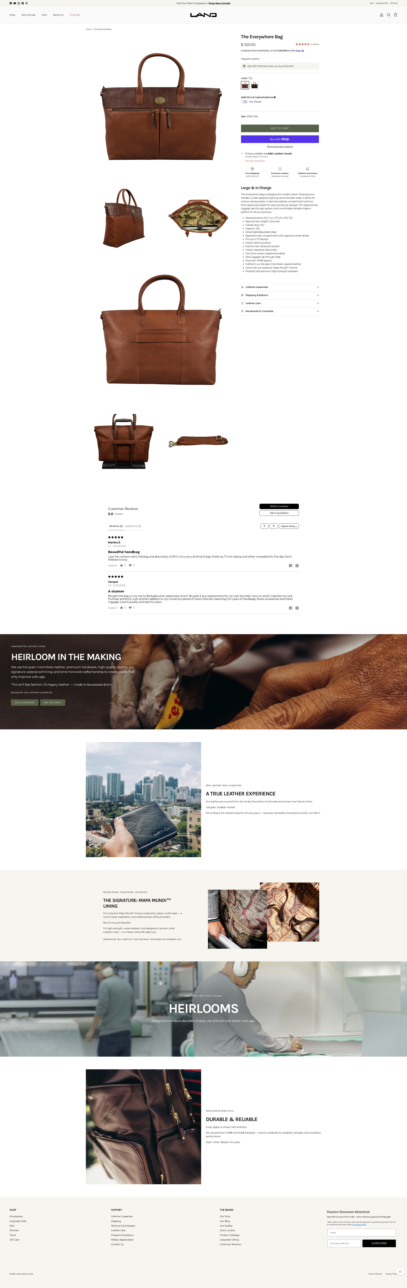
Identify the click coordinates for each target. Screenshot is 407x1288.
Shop (12, 14)
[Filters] (274, 526)
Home (88, 29)
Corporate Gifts (382, 3)
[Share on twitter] (297, 566)
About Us (58, 14)
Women (14, 1230)
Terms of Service (375, 1274)
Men (12, 1225)
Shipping (116, 1221)
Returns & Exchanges (123, 1225)
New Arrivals (28, 14)
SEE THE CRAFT (52, 702)
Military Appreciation (122, 1239)
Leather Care (118, 1230)
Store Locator (227, 1230)
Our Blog (225, 1221)
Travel (13, 1235)
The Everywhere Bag (102, 29)
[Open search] (265, 526)
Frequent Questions (122, 1235)
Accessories (16, 1216)
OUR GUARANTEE (24, 702)
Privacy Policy (391, 1274)
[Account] (380, 15)
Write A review (279, 506)
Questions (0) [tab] (133, 526)
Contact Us (117, 1244)
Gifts (44, 14)
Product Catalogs (229, 1235)
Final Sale (75, 14)
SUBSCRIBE (379, 1243)
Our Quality (226, 1225)
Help (371, 3)
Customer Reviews (230, 1244)
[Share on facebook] (291, 566)
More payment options (280, 146)
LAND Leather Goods (24, 1274)
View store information (255, 161)
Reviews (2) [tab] (116, 526)
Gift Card (393, 3)
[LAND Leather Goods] (203, 15)
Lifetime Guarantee (122, 1216)
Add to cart (280, 128)
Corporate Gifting (229, 1239)
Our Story (225, 1216)
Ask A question (279, 513)
